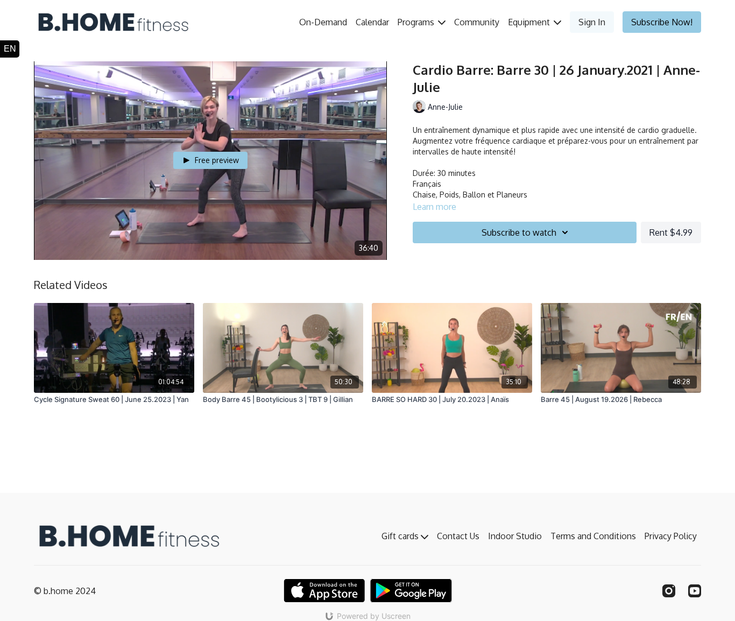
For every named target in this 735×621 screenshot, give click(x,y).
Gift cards (401, 536)
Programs (417, 22)
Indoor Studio (515, 536)
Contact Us (458, 536)
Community (476, 22)
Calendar (372, 22)
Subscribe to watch (519, 232)
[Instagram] (668, 590)
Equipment (530, 22)
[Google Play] (411, 590)
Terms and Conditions (593, 536)
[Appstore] (324, 590)
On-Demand (323, 22)
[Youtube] (694, 590)
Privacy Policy (671, 536)
